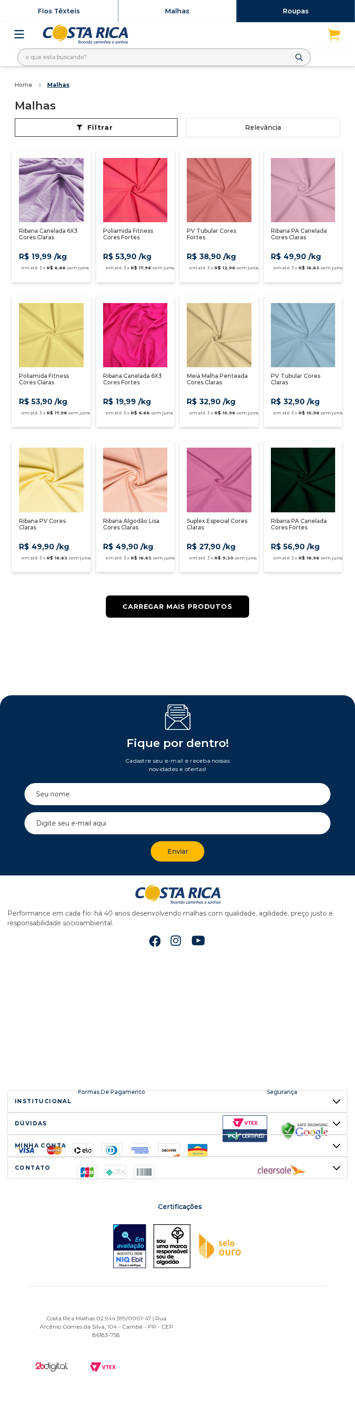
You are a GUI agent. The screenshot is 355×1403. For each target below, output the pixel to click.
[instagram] (176, 941)
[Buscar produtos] (300, 57)
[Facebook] (154, 941)
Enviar (177, 851)
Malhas (177, 11)
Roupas (296, 11)
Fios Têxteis (59, 11)
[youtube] (199, 941)
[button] (177, 1101)
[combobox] (164, 57)
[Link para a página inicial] (23, 85)
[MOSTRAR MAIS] (177, 606)
